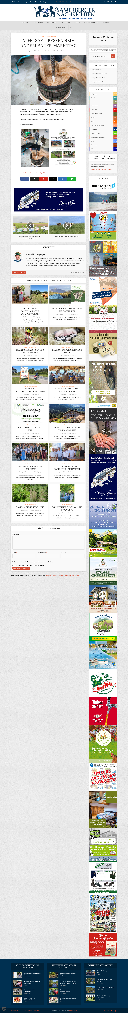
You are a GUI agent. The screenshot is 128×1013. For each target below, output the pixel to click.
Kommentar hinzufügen (44, 51)
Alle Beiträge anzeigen (19, 272)
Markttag (39, 173)
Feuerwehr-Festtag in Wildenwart (102, 971)
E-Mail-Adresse (42, 552)
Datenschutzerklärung (33, 1010)
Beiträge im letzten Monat (98, 81)
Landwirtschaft (91, 23)
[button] (34, 138)
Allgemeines (37, 23)
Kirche (77, 23)
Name (14, 552)
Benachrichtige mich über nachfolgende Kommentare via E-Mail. (33, 562)
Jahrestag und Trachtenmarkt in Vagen (32, 974)
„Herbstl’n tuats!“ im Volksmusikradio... (29, 999)
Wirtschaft (61, 27)
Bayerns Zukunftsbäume (30, 507)
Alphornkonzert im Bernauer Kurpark (68, 974)
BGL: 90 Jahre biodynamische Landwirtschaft (30, 311)
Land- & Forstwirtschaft (48, 36)
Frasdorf (32, 173)
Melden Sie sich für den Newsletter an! (101, 169)
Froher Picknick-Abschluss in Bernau (68, 999)
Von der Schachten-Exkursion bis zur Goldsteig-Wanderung (68, 982)
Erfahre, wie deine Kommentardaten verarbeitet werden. (62, 575)
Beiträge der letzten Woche (98, 77)
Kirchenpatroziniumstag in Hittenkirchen (104, 996)
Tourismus (65, 23)
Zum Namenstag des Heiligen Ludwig (105, 980)
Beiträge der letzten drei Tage (99, 73)
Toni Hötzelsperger (36, 317)
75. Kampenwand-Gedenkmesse (105, 987)
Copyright (24, 1010)
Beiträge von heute (96, 69)
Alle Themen (23, 23)
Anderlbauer (25, 173)
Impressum (13, 1010)
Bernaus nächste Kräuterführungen (65, 990)
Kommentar (15, 534)
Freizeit (106, 23)
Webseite (63, 552)
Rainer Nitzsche (73, 1010)
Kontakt (19, 1010)
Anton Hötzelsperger (72, 314)
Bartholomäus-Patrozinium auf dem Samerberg (32, 982)
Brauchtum (52, 23)
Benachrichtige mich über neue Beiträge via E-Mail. (29, 565)
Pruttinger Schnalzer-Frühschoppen (29, 990)
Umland (46, 173)
